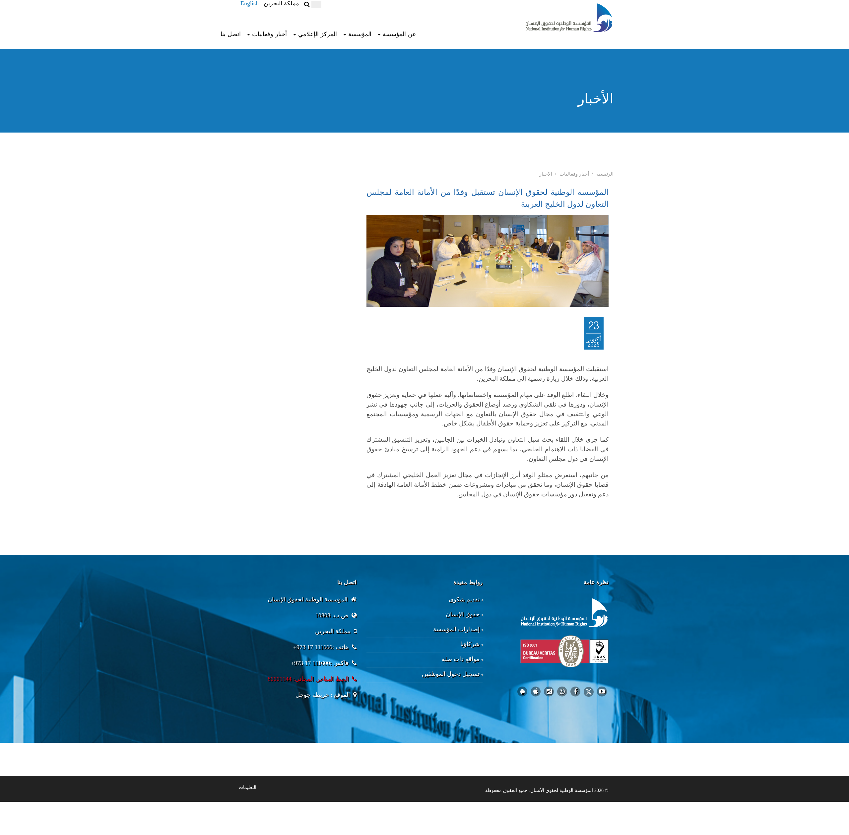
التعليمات (247, 787)
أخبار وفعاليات (269, 34)
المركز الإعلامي (317, 34)
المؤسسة (359, 34)
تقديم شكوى (464, 599)
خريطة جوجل (312, 695)
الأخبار (545, 174)
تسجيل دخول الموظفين (451, 674)
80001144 (280, 679)
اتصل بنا (231, 34)
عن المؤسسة (399, 34)
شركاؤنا (470, 644)
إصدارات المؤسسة (456, 629)
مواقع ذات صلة (461, 659)
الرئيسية (605, 174)
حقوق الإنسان (463, 614)
